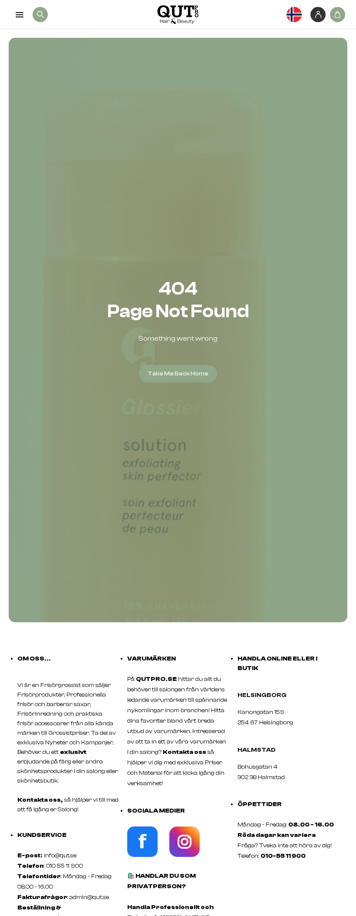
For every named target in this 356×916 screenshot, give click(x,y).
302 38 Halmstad (261, 777)
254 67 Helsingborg (265, 722)
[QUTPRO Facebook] (142, 855)
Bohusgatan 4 (257, 766)
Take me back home (178, 373)
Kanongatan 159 (273, 712)
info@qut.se (60, 855)
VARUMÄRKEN (151, 658)
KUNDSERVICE (41, 835)
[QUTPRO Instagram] (184, 855)
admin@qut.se (89, 897)
